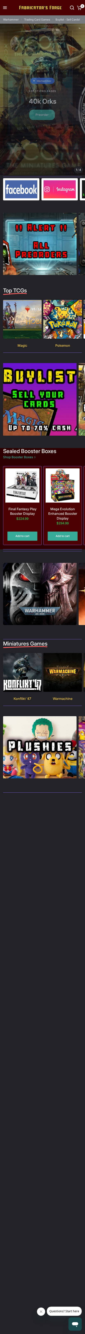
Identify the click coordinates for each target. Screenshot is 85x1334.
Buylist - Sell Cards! (67, 19)
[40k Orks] (42, 99)
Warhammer (11, 19)
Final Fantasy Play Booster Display (22, 511)
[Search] (72, 7)
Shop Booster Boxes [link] (18, 457)
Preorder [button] (42, 115)
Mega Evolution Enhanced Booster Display (62, 513)
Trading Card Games (37, 19)
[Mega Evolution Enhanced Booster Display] (63, 485)
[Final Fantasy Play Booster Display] (22, 485)
